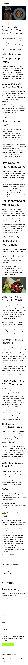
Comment (5, 598)
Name (4, 615)
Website (4, 629)
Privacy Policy (11, 658)
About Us (4, 658)
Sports (17, 564)
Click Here (13, 555)
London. (13, 571)
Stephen (4, 513)
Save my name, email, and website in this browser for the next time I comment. (14, 638)
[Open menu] (25, 3)
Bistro (3, 535)
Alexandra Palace (6, 571)
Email (4, 622)
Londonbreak (5, 3)
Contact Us (19, 658)
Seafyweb (16, 654)
